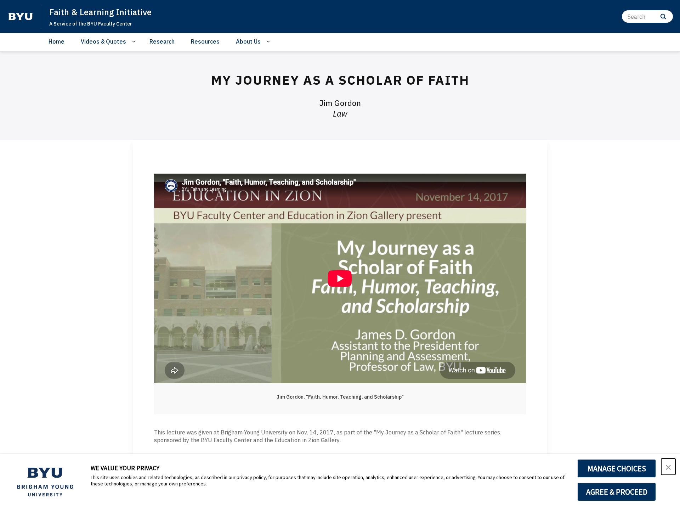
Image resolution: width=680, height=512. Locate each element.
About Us (248, 41)
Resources (205, 41)
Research (162, 41)
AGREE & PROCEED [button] (616, 492)
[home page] (20, 16)
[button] (668, 466)
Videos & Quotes (103, 41)
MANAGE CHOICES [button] (617, 468)
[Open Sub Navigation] (134, 41)
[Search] (663, 16)
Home (56, 41)
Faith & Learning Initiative (100, 12)
